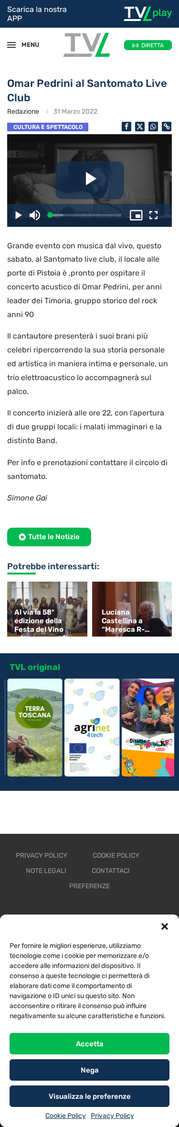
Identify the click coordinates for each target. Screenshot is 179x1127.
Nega (90, 1070)
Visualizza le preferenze (90, 1096)
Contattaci (111, 871)
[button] (164, 926)
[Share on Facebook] (126, 126)
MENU (25, 44)
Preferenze (89, 886)
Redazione (23, 111)
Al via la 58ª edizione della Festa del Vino (38, 621)
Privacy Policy (112, 1116)
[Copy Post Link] (166, 126)
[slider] (85, 215)
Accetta (90, 1044)
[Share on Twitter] (140, 126)
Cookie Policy (65, 1116)
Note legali (46, 871)
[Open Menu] (11, 45)
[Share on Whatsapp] (153, 126)
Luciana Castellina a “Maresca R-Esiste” (123, 621)
